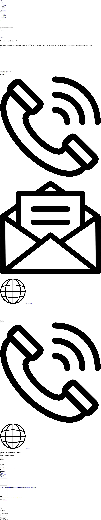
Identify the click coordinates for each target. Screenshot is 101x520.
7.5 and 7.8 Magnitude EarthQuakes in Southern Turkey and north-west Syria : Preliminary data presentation (18, 487)
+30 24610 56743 (2, 462)
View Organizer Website (29, 303)
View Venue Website (28, 448)
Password (1, 511)
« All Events (1, 37)
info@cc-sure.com (2, 465)
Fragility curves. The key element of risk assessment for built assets (11, 497)
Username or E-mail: (2, 517)
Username (1, 510)
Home (2, 30)
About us (1, 458)
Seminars (6, 72)
